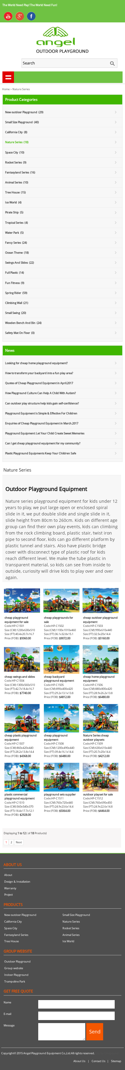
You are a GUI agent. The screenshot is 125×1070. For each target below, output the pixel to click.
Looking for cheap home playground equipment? (36, 363)
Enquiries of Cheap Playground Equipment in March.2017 (41, 423)
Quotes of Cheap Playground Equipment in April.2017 (39, 383)
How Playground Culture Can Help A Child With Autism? (40, 393)
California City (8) (16, 132)
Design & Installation (17, 882)
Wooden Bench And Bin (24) (23, 323)
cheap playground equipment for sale (17, 620)
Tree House (11, 941)
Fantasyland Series (16, 935)
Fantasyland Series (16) (20, 172)
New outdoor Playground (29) (24, 112)
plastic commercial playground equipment (20, 796)
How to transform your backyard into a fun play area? (39, 373)
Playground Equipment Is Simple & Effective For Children (41, 413)
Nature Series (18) (17, 142)
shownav (8, 77)
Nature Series (21, 89)
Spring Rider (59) (16, 293)
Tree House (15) (15, 192)
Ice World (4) (13, 202)
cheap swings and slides (20, 677)
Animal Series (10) (16, 182)
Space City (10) (14, 152)
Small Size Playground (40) (22, 122)
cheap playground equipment (56, 737)
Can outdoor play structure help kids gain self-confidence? (42, 403)
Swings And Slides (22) (19, 263)
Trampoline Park (14, 981)
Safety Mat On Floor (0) (20, 333)
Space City (10, 928)
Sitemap (116, 1061)
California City (13, 921)
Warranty (10, 888)
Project (8, 895)
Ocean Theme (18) (17, 253)
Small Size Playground (76, 915)
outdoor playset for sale (98, 794)
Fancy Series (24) (16, 243)
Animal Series (70, 935)
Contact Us (98, 1061)
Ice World (68, 941)
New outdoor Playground (20, 915)
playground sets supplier (60, 794)
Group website (13, 968)
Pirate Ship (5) (14, 212)
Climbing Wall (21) (16, 303)
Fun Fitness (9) (14, 283)
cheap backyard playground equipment (59, 679)
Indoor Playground (16, 975)
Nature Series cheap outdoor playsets (96, 737)
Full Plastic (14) (14, 273)
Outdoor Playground (17, 961)
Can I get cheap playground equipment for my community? (42, 443)
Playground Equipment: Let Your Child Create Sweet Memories (44, 433)
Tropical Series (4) (16, 223)
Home (6, 89)
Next (19, 842)
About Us (79, 1061)
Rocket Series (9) (15, 162)
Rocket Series (70, 928)
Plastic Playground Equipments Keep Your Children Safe (40, 453)
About (8, 875)
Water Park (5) (14, 233)
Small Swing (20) (15, 313)
